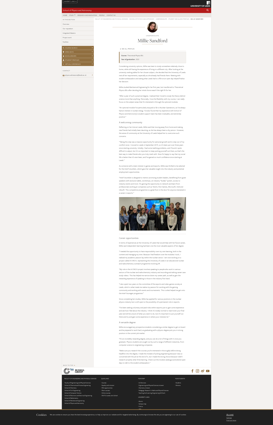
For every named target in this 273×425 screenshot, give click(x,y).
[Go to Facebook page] (192, 371)
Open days (69, 52)
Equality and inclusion (108, 385)
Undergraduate (161, 19)
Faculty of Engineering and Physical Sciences (111, 19)
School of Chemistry (70, 388)
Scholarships (70, 56)
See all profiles (127, 49)
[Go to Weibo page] (202, 371)
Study (71, 15)
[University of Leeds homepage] (200, 4)
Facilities (65, 42)
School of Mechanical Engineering (74, 401)
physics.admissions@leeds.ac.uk (75, 75)
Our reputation (68, 28)
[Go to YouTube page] (207, 371)
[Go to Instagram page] (197, 371)
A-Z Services (142, 383)
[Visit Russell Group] (80, 371)
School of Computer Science (73, 393)
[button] (207, 10)
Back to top (68, 365)
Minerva (178, 385)
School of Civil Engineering (72, 390)
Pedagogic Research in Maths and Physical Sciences (153, 390)
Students (178, 383)
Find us (141, 406)
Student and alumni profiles (178, 19)
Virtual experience (73, 64)
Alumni (141, 401)
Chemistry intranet (144, 388)
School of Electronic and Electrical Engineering (78, 395)
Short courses (106, 390)
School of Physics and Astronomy (77, 10)
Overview (66, 24)
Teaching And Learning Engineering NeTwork (152, 393)
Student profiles (72, 60)
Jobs (140, 409)
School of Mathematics (71, 398)
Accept (230, 414)
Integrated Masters (69, 33)
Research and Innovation (87, 15)
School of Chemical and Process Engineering (78, 385)
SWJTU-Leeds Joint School (110, 395)
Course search (71, 48)
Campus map (142, 404)
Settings (229, 418)
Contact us (111, 15)
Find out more (231, 420)
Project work (67, 37)
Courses (104, 383)
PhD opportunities (107, 388)
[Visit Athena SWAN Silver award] (69, 371)
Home (65, 15)
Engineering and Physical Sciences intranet (151, 385)
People (102, 15)
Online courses (106, 393)
